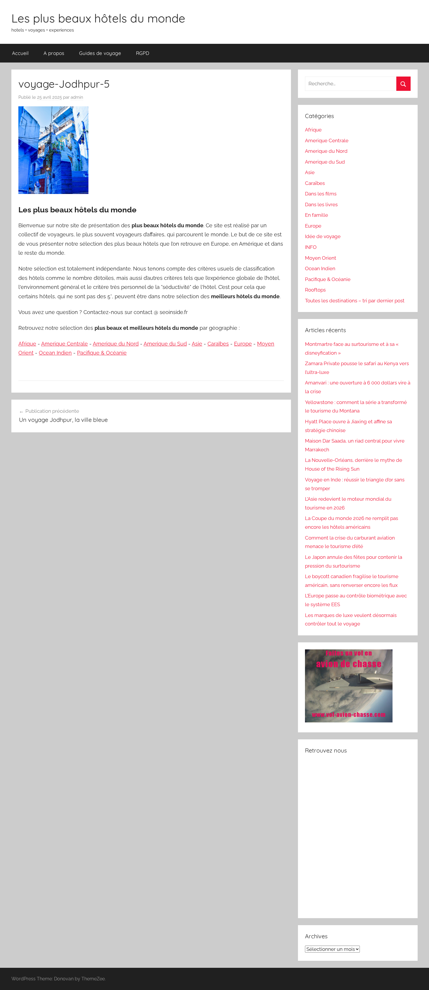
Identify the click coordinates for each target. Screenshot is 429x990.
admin (77, 97)
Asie (197, 344)
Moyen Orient (320, 258)
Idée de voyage (323, 236)
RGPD (142, 53)
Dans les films (320, 194)
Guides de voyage (100, 53)
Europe (243, 344)
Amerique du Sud (165, 344)
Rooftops (315, 290)
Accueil (20, 53)
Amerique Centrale (64, 344)
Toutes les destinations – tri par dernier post (354, 301)
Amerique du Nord (116, 344)
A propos (53, 53)
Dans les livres (321, 204)
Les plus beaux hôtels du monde (98, 18)
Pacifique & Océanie (102, 353)
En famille (316, 215)
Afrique (27, 344)
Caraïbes (218, 344)
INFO (311, 247)
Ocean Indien (55, 353)
